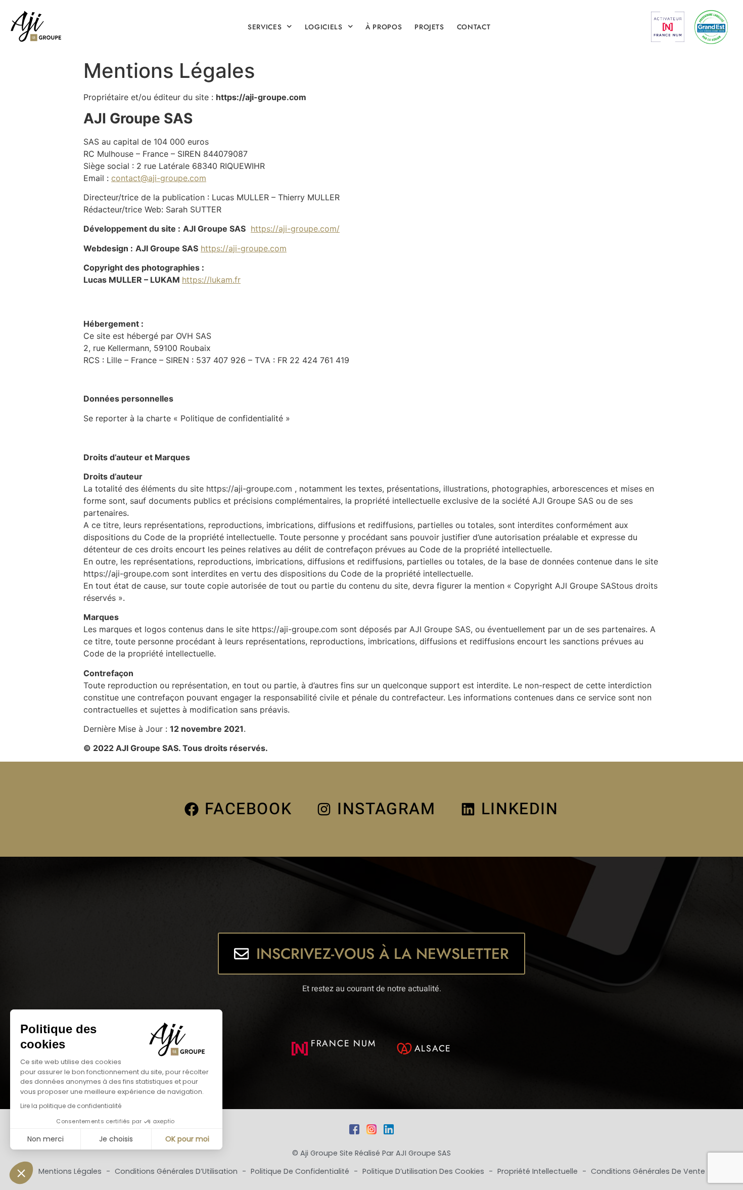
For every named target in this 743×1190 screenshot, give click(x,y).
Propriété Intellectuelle (538, 1171)
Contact (474, 27)
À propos (383, 27)
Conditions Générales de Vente (648, 1171)
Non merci (45, 1139)
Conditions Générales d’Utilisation (177, 1171)
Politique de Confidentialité (301, 1171)
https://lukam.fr (211, 280)
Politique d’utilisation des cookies (424, 1171)
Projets (429, 27)
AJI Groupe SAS (423, 1153)
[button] (21, 1173)
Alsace (433, 1048)
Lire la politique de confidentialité (70, 1105)
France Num (343, 1043)
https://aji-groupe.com (244, 248)
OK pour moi (187, 1139)
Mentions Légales (71, 1171)
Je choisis (116, 1139)
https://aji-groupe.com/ (295, 229)
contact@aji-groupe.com (158, 178)
